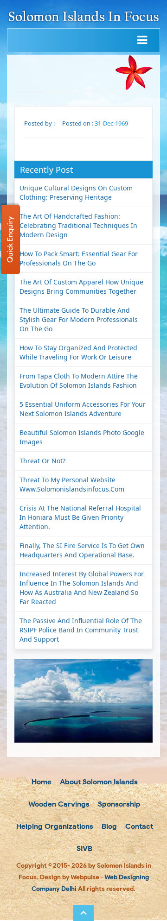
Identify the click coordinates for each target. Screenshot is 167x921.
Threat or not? (42, 460)
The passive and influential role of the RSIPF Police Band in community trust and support (80, 629)
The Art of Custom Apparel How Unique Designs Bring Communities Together (81, 287)
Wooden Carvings (58, 804)
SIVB (83, 848)
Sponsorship (118, 804)
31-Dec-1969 (111, 123)
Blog (108, 826)
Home (40, 781)
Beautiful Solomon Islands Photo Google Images (81, 437)
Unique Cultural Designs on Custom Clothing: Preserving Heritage (76, 192)
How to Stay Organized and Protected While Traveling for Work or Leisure (78, 352)
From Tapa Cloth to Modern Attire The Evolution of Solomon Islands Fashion (78, 381)
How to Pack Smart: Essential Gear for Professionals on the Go (78, 258)
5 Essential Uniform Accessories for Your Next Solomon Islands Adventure (82, 409)
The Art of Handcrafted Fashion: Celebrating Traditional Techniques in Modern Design (78, 225)
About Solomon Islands (98, 781)
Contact (138, 826)
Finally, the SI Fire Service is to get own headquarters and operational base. (82, 550)
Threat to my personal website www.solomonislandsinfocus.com (71, 484)
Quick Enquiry (10, 239)
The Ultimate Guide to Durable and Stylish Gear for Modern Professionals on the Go (78, 319)
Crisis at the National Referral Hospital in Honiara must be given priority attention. (80, 517)
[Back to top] (83, 913)
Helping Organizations (53, 826)
